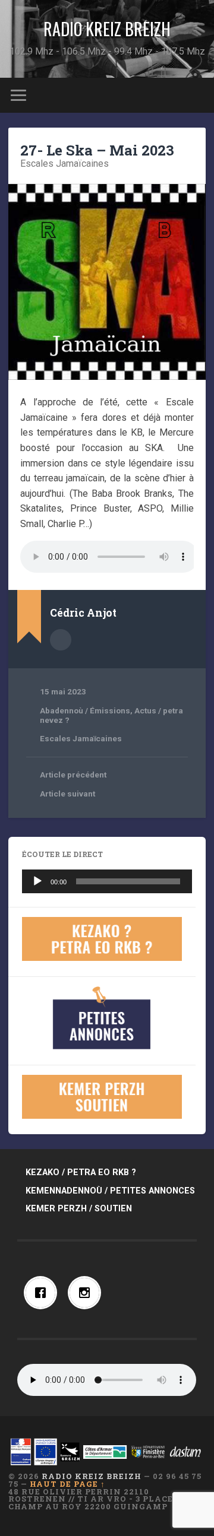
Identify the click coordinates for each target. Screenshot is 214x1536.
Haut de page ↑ (67, 1484)
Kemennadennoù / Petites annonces (110, 1191)
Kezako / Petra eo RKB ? (81, 1172)
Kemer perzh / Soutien (79, 1209)
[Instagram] (87, 1292)
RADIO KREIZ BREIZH (107, 29)
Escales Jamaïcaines (64, 163)
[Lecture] (37, 881)
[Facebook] (43, 1292)
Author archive (60, 639)
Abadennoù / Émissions (85, 710)
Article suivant (67, 793)
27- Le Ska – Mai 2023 (97, 150)
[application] (106, 881)
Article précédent (73, 774)
